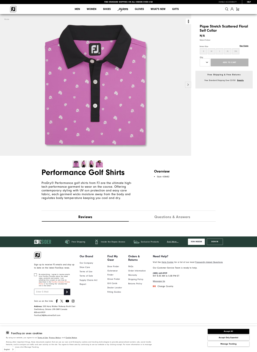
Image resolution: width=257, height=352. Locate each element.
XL (228, 51)
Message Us (159, 281)
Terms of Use (43, 338)
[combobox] (9, 349)
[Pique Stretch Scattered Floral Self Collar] (95, 85)
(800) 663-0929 (160, 273)
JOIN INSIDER (196, 242)
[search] (226, 9)
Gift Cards (112, 283)
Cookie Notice (71, 338)
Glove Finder (113, 279)
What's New (158, 9)
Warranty (132, 275)
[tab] (237, 9)
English (7, 349)
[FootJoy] (13, 9)
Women (91, 9)
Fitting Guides (114, 292)
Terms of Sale (86, 276)
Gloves (139, 9)
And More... (173, 241)
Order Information (137, 271)
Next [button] (188, 85)
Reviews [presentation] (85, 217)
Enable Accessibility (228, 2)
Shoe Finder (113, 266)
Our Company (86, 263)
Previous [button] (3, 85)
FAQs (130, 266)
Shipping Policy (135, 279)
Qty (201, 57)
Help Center (168, 262)
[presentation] (172, 217)
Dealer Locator (114, 287)
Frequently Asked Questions (209, 262)
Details (240, 80)
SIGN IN (214, 242)
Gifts (175, 9)
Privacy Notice (55, 338)
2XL (235, 51)
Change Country (165, 286)
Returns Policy (135, 283)
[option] (95, 85)
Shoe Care (85, 267)
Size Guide (244, 46)
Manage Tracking (228, 344)
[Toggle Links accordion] (91, 256)
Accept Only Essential (228, 337)
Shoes (107, 9)
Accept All (228, 331)
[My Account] (232, 9)
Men (77, 9)
